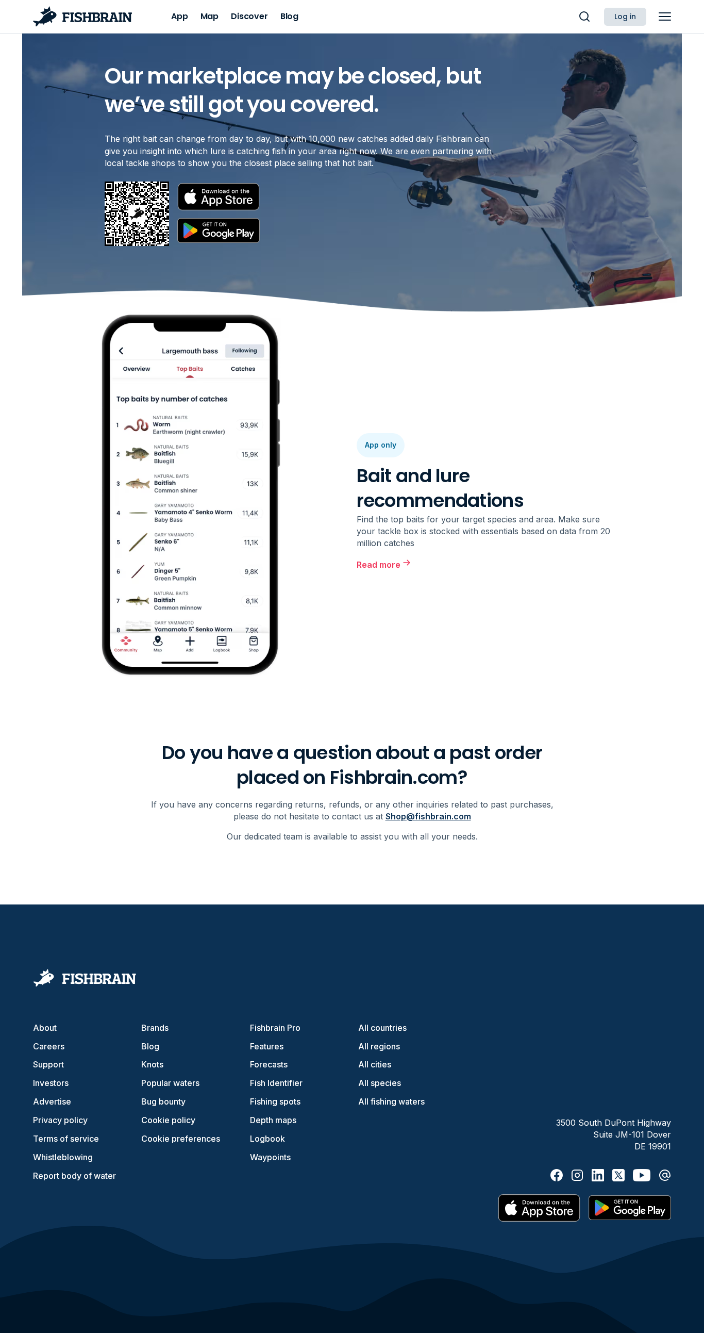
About (45, 1028)
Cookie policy (168, 1120)
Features (266, 1046)
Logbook (267, 1138)
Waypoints (270, 1157)
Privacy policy (60, 1120)
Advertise (52, 1101)
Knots (152, 1064)
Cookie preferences (180, 1138)
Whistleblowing (63, 1157)
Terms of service (66, 1138)
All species (379, 1083)
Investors (51, 1083)
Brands (155, 1028)
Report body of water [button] (74, 1176)
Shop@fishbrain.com (428, 816)
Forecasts (269, 1064)
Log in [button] (625, 16)
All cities (374, 1064)
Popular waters (170, 1083)
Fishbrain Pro (275, 1028)
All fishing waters (391, 1101)
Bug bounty (163, 1101)
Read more (378, 564)
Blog (150, 1046)
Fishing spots (275, 1101)
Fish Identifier (276, 1083)
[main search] (584, 16)
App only (380, 444)
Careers (48, 1046)
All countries (382, 1028)
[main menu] (665, 16)
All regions (379, 1046)
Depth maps (273, 1120)
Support (48, 1064)
